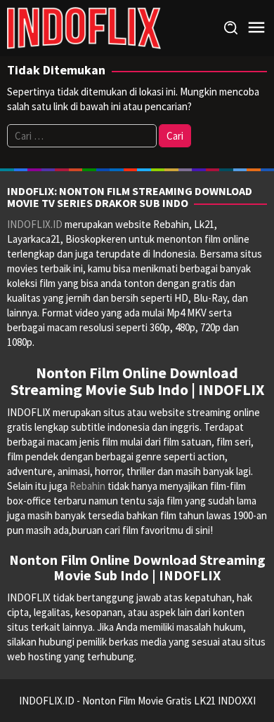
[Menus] (256, 28)
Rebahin (87, 486)
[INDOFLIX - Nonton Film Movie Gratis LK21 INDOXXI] (84, 27)
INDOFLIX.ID (35, 224)
